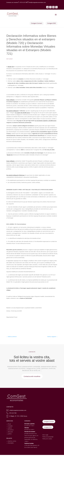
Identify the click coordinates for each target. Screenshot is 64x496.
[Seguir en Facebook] (50, 7)
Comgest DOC (48, 427)
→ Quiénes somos (11, 441)
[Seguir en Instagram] (53, 7)
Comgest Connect (49, 421)
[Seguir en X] (56, 7)
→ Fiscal (8, 424)
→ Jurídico (9, 434)
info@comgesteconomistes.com (37, 2)
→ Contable (9, 426)
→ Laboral (9, 428)
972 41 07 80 (23, 2)
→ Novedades (10, 443)
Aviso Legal (45, 435)
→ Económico (10, 430)
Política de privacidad (47, 437)
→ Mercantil (9, 432)
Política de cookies (47, 439)
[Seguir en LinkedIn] (47, 7)
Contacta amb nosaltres (32, 376)
